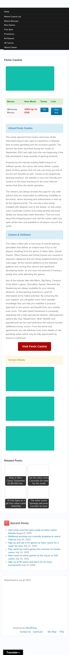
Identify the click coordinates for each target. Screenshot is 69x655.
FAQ (62, 631)
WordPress (31, 628)
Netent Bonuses (11, 21)
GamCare (38, 631)
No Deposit (9, 38)
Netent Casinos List (12, 16)
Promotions (9, 34)
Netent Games (10, 47)
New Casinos (9, 25)
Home (6, 12)
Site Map (51, 631)
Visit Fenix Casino (34, 346)
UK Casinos (9, 43)
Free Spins (8, 29)
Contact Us (25, 631)
